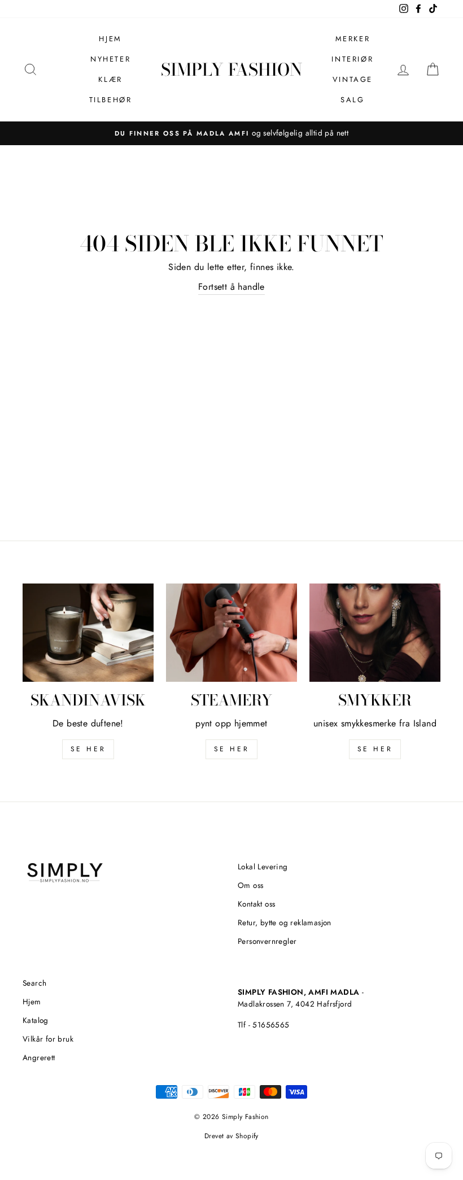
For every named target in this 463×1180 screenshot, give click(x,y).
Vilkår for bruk (48, 1038)
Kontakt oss (256, 903)
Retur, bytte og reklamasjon (284, 922)
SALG (352, 99)
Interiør (352, 59)
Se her (232, 749)
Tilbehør (110, 99)
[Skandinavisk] (88, 633)
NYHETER (110, 59)
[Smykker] (374, 633)
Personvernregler (267, 941)
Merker (352, 38)
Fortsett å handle (231, 286)
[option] (231, 133)
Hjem (110, 38)
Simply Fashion (231, 69)
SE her (88, 749)
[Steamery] (231, 633)
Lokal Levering (263, 866)
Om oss (250, 885)
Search (34, 983)
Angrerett (39, 1057)
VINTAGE (353, 79)
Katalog (36, 1020)
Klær (110, 79)
